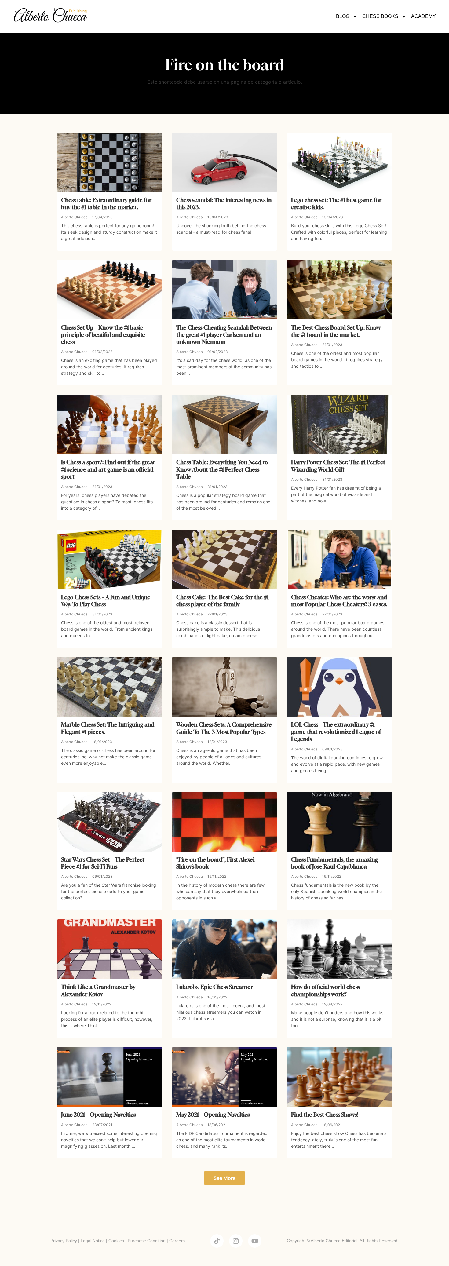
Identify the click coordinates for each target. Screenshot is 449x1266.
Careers (177, 1240)
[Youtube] (254, 1241)
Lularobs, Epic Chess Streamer (214, 986)
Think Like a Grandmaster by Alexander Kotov (98, 990)
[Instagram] (236, 1241)
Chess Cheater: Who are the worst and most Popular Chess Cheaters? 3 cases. (339, 600)
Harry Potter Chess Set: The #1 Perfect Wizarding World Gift (338, 465)
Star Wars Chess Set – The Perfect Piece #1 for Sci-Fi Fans (102, 863)
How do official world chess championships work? (325, 990)
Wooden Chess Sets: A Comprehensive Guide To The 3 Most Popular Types (224, 728)
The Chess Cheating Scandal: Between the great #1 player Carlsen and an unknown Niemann (224, 334)
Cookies (116, 1240)
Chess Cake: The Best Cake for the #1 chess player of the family (222, 600)
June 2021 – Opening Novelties (98, 1114)
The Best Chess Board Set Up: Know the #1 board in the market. (336, 331)
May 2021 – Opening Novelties (213, 1114)
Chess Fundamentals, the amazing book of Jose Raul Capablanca (334, 863)
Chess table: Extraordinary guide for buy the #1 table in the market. (106, 203)
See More (224, 1178)
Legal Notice (93, 1240)
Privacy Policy (63, 1240)
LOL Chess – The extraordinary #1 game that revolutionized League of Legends (336, 731)
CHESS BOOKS (380, 16)
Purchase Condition (147, 1240)
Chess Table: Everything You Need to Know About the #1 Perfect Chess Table (222, 469)
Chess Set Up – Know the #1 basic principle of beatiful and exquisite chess (103, 334)
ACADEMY (423, 16)
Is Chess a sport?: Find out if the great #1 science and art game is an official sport (108, 469)
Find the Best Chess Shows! (324, 1114)
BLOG (342, 16)
